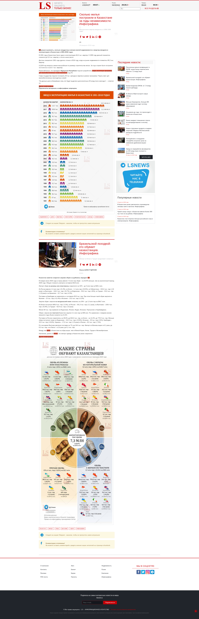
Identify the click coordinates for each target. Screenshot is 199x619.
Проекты (74, 577)
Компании (105, 573)
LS (80, 42)
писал (56, 333)
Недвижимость (107, 566)
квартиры (59, 217)
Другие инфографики (46, 86)
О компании (44, 566)
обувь (57, 528)
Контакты (43, 569)
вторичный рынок (80, 217)
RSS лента (44, 577)
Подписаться (110, 602)
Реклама (43, 573)
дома (52, 217)
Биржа (73, 573)
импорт (51, 528)
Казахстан (43, 528)
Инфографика (106, 577)
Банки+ (73, 569)
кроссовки (64, 528)
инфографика (99, 217)
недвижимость (44, 217)
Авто (72, 566)
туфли (72, 528)
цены (48, 330)
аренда (90, 217)
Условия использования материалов (123, 609)
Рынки (104, 569)
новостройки (68, 217)
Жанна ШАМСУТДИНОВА (88, 270)
